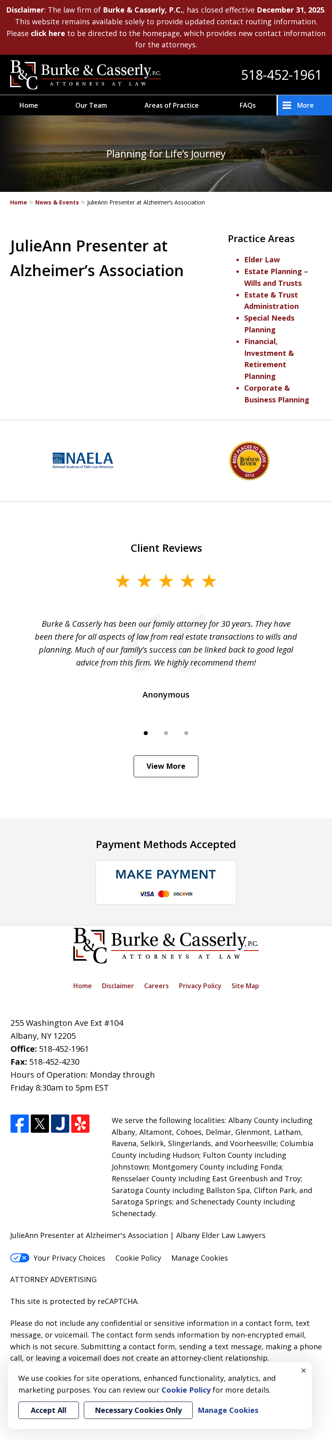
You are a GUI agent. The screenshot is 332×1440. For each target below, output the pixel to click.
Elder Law (262, 259)
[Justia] (60, 1124)
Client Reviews (166, 547)
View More (166, 766)
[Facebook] (20, 1124)
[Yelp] (80, 1124)
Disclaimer (118, 985)
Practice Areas (261, 238)
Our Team (91, 105)
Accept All (48, 1410)
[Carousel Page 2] (166, 733)
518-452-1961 (281, 74)
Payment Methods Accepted (166, 844)
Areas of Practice (172, 105)
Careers (156, 985)
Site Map (245, 985)
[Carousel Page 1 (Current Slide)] (146, 733)
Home (28, 105)
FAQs (248, 105)
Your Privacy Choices (69, 1258)
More (305, 105)
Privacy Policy (200, 985)
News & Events (57, 202)
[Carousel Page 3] (186, 733)
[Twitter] (40, 1124)
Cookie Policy (138, 1258)
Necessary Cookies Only (138, 1410)
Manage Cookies (199, 1258)
